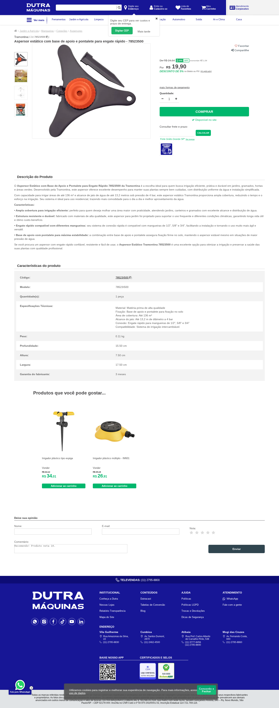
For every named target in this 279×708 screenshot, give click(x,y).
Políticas (186, 598)
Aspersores (76, 31)
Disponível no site (206, 119)
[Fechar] (31, 688)
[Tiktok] (62, 621)
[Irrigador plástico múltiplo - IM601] (115, 450)
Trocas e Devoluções (193, 610)
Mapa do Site (106, 617)
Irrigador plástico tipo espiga (57, 458)
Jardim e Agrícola (29, 31)
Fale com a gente (232, 604)
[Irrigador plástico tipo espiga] (64, 450)
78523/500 (40, 37)
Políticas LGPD (190, 604)
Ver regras (190, 139)
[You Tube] (71, 621)
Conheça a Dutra (108, 598)
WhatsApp (232, 598)
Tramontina (21, 36)
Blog (142, 610)
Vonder (46, 468)
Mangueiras (47, 31)
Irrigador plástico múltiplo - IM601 (111, 458)
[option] (91, 91)
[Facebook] (53, 621)
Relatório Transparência (112, 610)
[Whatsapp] (34, 621)
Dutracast (145, 598)
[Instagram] (44, 621)
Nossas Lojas (106, 604)
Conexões (61, 31)
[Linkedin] (81, 621)
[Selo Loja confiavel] (149, 671)
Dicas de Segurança (192, 617)
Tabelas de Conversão (152, 604)
